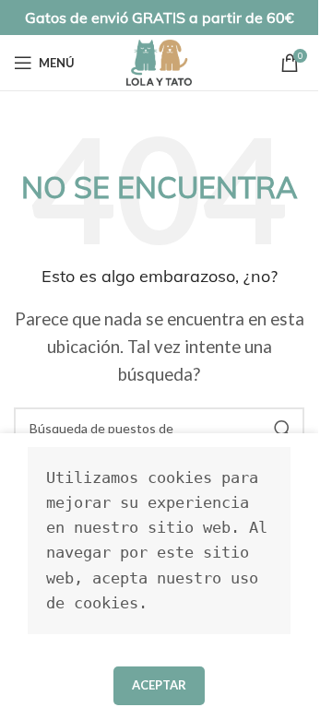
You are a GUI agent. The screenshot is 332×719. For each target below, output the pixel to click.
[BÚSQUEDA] (283, 428)
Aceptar (159, 685)
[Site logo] (159, 60)
